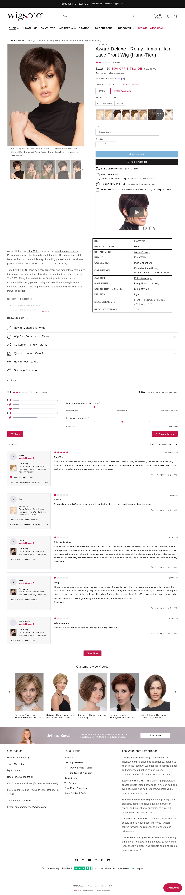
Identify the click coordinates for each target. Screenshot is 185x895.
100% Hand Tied (159, 272)
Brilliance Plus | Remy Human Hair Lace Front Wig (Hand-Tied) (29, 716)
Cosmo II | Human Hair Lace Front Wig (92, 716)
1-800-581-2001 (30, 800)
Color (98, 126)
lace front (50, 270)
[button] (175, 16)
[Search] (133, 16)
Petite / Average (143, 278)
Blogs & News (71, 778)
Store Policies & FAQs (75, 793)
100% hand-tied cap (33, 270)
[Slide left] (8, 170)
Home (12, 40)
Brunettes (107, 103)
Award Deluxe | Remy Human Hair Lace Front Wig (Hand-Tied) (33, 469)
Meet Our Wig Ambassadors (78, 768)
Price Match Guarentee (76, 788)
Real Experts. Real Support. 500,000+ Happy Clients (136, 190)
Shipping (99, 73)
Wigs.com (83, 886)
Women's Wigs (142, 252)
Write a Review (168, 435)
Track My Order (15, 764)
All (98, 103)
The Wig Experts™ (73, 763)
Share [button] (13, 380)
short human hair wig (66, 251)
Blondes (119, 103)
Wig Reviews (70, 783)
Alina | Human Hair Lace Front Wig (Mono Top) (153, 716)
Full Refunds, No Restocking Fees (128, 184)
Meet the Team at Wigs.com (78, 773)
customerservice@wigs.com (30, 807)
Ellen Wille (33, 251)
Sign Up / (158, 16)
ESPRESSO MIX (43, 149)
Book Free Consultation (20, 777)
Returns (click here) (18, 757)
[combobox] (133, 16)
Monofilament (141, 272)
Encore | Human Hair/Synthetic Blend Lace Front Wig (123, 716)
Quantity (99, 139)
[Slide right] (77, 100)
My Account (13, 770)
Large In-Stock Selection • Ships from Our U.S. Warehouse (125, 176)
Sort (152, 444)
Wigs (137, 246)
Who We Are (70, 757)
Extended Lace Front (145, 268)
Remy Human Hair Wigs (147, 283)
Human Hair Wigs (27, 40)
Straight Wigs (141, 289)
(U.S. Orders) (120, 169)
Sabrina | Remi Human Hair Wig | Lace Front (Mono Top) (60, 716)
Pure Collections (143, 263)
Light (137, 294)
